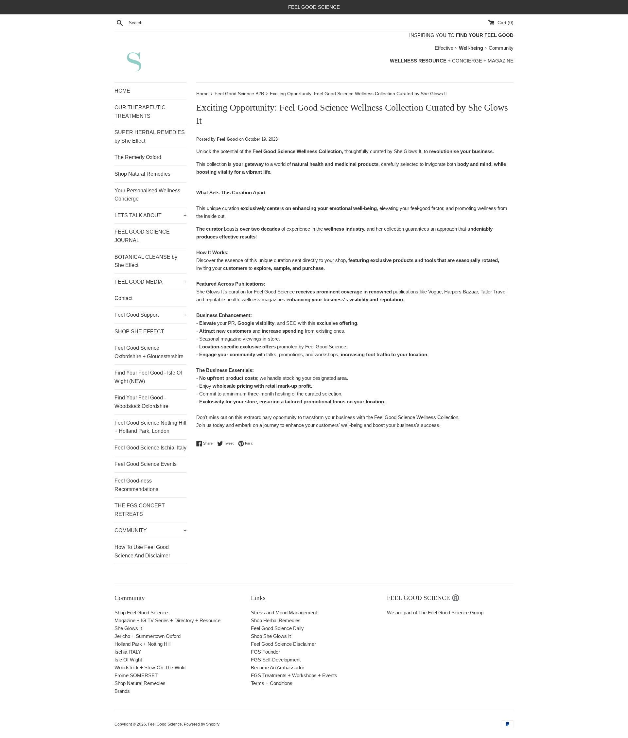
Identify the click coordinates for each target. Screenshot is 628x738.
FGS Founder (265, 652)
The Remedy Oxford (137, 157)
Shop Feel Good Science (141, 612)
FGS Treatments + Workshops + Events (294, 675)
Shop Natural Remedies (142, 174)
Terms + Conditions (271, 683)
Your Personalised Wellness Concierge (147, 195)
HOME (122, 91)
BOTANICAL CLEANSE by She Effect (145, 261)
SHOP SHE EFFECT (139, 331)
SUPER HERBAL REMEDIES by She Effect (149, 137)
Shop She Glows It (271, 636)
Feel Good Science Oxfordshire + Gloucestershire (148, 352)
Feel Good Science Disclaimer (283, 644)
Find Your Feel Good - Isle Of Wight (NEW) (148, 377)
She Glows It (128, 628)
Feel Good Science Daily (277, 628)
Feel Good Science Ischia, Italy (150, 447)
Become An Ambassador (277, 667)
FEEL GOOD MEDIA (150, 282)
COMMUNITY (150, 530)
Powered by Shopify (201, 724)
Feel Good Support (150, 315)
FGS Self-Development (276, 659)
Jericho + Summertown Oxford (147, 636)
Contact (123, 298)
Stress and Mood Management (284, 612)
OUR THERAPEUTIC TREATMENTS (140, 112)
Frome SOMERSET (136, 675)
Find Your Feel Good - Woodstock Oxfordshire (141, 402)
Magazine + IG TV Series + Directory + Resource (167, 620)
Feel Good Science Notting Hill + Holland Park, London (150, 427)
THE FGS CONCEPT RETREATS (139, 510)
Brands (122, 691)
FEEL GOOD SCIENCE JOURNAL (142, 236)
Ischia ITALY (127, 652)
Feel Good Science (165, 724)
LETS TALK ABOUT (150, 215)
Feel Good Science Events (145, 464)
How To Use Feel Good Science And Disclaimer (142, 551)
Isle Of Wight (128, 659)
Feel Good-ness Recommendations (136, 485)
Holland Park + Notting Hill (142, 644)
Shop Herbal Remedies (276, 620)
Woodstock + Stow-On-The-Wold (149, 667)
